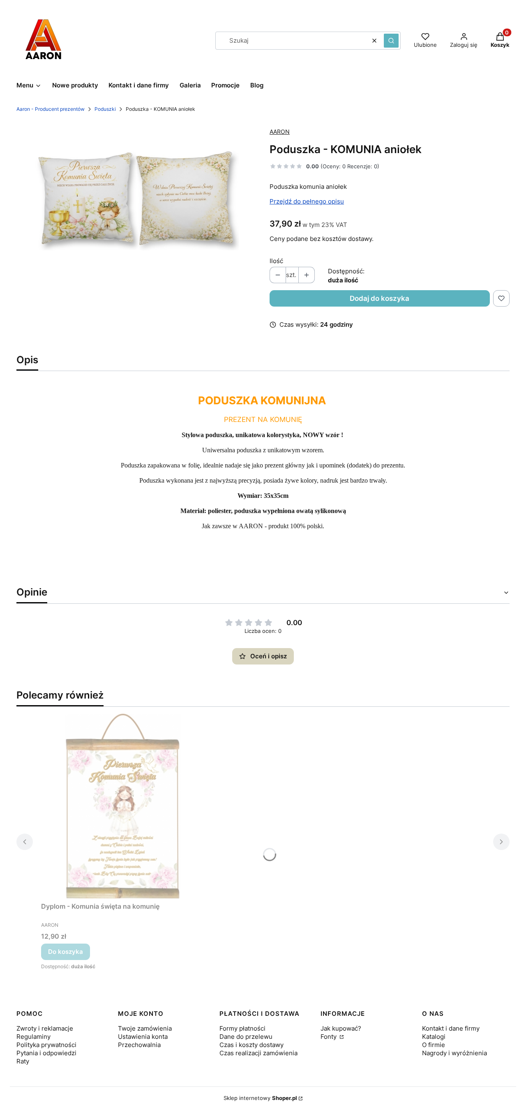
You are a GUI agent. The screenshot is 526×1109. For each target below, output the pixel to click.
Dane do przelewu (245, 1036)
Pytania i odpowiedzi (46, 1053)
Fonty (329, 1036)
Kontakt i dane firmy (451, 1028)
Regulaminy (33, 1036)
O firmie (433, 1045)
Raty (22, 1061)
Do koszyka (65, 951)
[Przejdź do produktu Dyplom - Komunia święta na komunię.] (123, 806)
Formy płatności (242, 1028)
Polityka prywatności (46, 1045)
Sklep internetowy (260, 1098)
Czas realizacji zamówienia (258, 1053)
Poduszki (105, 109)
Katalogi (433, 1036)
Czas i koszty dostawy (251, 1045)
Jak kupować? (341, 1028)
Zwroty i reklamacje (44, 1028)
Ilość (276, 261)
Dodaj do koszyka (379, 298)
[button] (391, 41)
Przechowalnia (139, 1045)
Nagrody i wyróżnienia (454, 1053)
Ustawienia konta (143, 1036)
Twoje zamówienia (145, 1028)
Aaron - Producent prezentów (50, 109)
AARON (280, 131)
